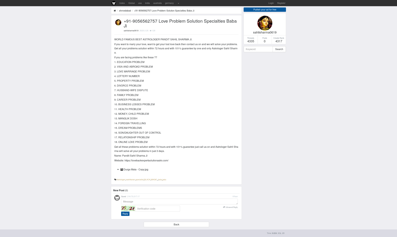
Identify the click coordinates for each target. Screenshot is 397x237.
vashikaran (130, 179)
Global (131, 2)
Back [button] (176, 224)
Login (271, 2)
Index (122, 2)
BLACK (147, 179)
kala (160, 179)
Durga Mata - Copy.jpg (135, 169)
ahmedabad (125, 10)
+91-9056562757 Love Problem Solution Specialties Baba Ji (164, 10)
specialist (140, 179)
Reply (125, 213)
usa (140, 2)
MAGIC (154, 179)
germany (169, 2)
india (147, 2)
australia (157, 2)
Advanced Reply (231, 207)
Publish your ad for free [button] (264, 9)
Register (281, 2)
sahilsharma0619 (131, 30)
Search (279, 49)
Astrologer (120, 179)
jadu (164, 179)
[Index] (115, 10)
